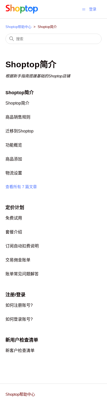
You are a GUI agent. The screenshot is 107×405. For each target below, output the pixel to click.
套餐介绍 (13, 232)
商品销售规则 (17, 117)
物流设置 (13, 173)
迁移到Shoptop (19, 131)
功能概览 (13, 145)
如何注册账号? (19, 305)
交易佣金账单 (17, 260)
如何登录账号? (19, 319)
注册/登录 (15, 294)
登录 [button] (92, 9)
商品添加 (13, 159)
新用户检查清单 (21, 340)
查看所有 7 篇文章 (21, 187)
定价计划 (14, 207)
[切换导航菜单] (83, 9)
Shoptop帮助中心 (18, 27)
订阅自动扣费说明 (22, 246)
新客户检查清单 (20, 350)
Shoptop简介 (19, 92)
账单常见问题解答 (22, 274)
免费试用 (13, 218)
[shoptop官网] (21, 9)
